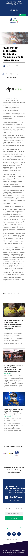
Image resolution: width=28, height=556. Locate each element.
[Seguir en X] (17, 10)
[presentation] (13, 458)
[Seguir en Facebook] (11, 10)
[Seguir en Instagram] (14, 10)
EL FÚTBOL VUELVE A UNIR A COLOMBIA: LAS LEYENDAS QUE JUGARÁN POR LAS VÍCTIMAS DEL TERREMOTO (14, 3)
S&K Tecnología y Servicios (10, 554)
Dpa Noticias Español (12, 66)
